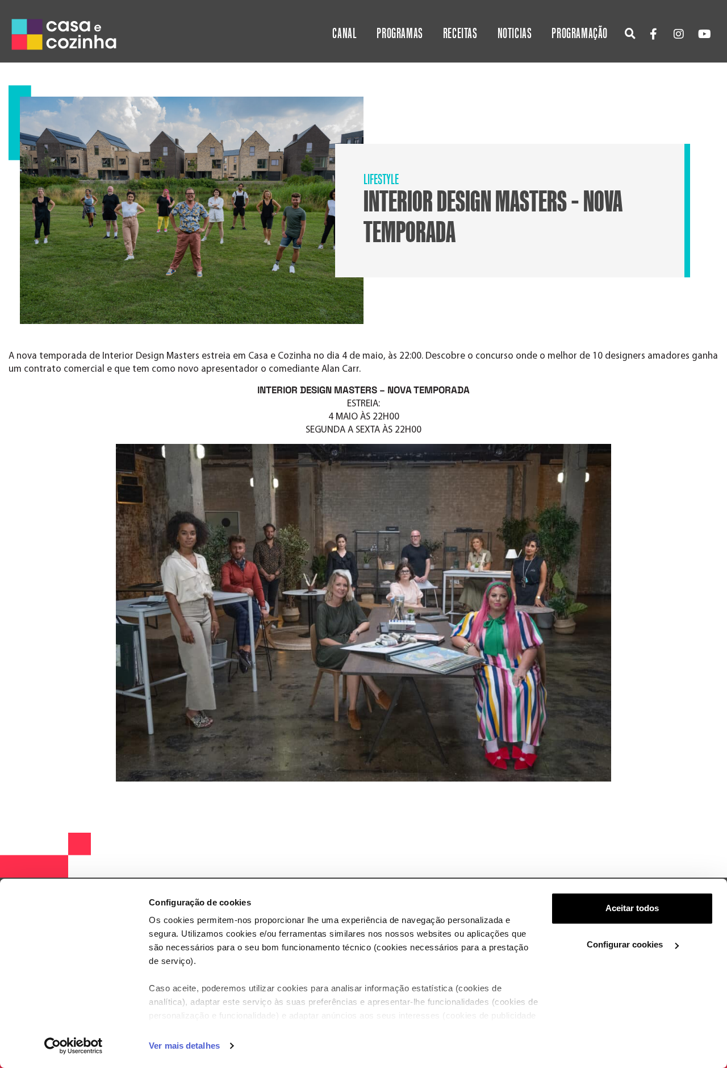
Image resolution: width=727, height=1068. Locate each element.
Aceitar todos (632, 908)
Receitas (460, 34)
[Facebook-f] (653, 34)
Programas (400, 34)
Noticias (515, 34)
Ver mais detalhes (184, 1045)
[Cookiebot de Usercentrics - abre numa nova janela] (73, 1045)
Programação (579, 34)
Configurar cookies (626, 944)
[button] (630, 33)
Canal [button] (344, 34)
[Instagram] (678, 34)
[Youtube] (704, 34)
